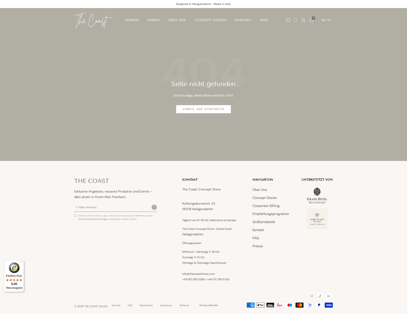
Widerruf (184, 305)
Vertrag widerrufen (208, 305)
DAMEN (153, 20)
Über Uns (259, 189)
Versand (116, 305)
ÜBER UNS (177, 20)
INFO (264, 20)
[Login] (303, 20)
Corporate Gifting (266, 206)
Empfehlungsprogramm (270, 214)
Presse (257, 246)
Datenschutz (146, 305)
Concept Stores (264, 197)
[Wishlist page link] (288, 20)
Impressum (166, 305)
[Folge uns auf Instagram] (311, 296)
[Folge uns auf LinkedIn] (328, 296)
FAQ (255, 238)
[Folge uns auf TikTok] (320, 296)
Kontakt (258, 230)
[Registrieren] (154, 208)
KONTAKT (243, 20)
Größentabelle (263, 222)
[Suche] (295, 20)
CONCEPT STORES (210, 20)
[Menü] (21, 262)
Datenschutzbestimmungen (93, 219)
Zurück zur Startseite (203, 109)
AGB (130, 305)
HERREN (132, 20)
